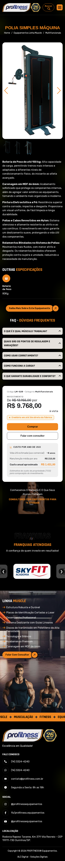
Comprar (32, 426)
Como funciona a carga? (19, 366)
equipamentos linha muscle (28, 33)
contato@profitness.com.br (27, 778)
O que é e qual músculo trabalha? (25, 331)
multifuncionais (53, 33)
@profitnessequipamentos (26, 804)
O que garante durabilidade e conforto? (30, 376)
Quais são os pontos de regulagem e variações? (27, 343)
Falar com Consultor (17, 654)
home (7, 33)
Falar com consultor (32, 435)
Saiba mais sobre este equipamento (29, 308)
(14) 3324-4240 (20, 761)
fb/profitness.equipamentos (27, 812)
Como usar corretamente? (21, 355)
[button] (60, 7)
